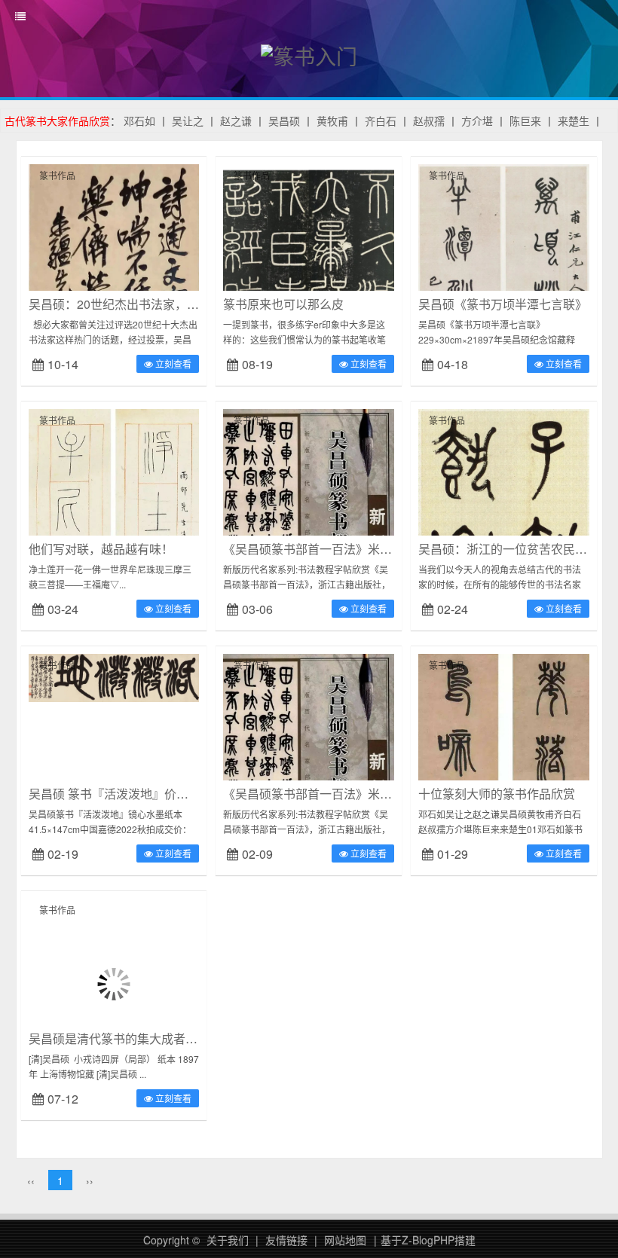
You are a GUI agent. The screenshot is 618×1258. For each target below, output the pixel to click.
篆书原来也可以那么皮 (283, 304)
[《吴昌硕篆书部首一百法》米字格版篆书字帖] (308, 526)
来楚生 (573, 120)
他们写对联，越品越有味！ (101, 548)
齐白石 (380, 120)
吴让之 (187, 120)
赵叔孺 (429, 120)
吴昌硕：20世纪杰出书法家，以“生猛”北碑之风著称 (166, 304)
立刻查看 (172, 363)
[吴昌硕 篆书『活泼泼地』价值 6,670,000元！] (114, 676)
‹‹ (31, 1180)
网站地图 (345, 1239)
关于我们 (228, 1239)
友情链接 (286, 1239)
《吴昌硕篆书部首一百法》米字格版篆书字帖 (343, 548)
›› (89, 1180)
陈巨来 (525, 120)
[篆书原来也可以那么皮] (308, 247)
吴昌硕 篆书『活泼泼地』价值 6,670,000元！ (149, 793)
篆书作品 (57, 175)
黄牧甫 (332, 120)
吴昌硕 (284, 120)
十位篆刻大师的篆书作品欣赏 (496, 793)
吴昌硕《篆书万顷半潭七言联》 (502, 304)
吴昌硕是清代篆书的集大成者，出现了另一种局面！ (167, 1038)
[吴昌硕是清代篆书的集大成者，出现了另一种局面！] (114, 982)
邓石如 (139, 120)
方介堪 (477, 120)
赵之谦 (236, 120)
